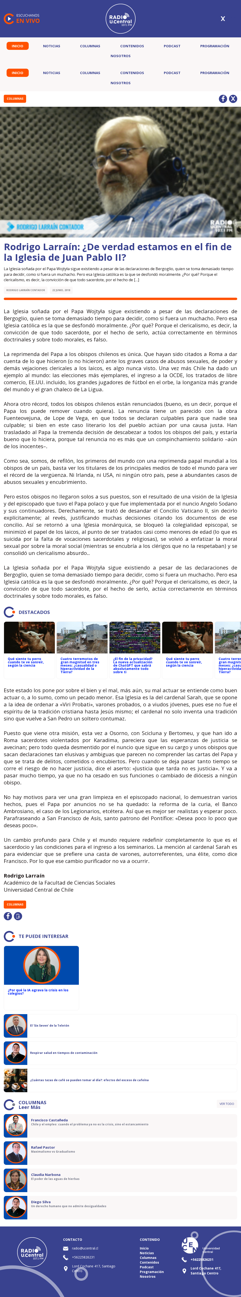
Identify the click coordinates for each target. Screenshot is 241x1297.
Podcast (172, 45)
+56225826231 (83, 1257)
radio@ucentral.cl (85, 1248)
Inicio (17, 45)
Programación (214, 45)
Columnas (90, 45)
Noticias (51, 45)
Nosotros (121, 55)
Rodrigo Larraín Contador (25, 290)
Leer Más (29, 1107)
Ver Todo (227, 1104)
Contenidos (132, 45)
